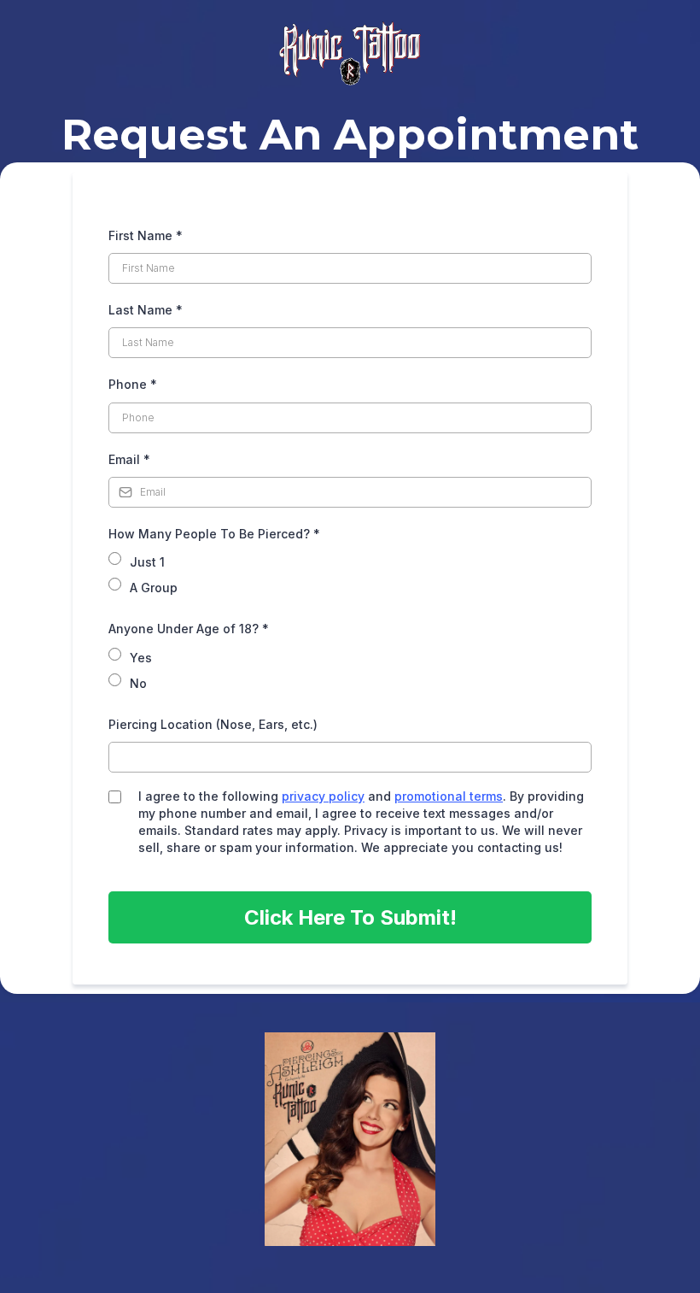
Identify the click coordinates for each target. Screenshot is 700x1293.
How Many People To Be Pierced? (214, 533)
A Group (154, 587)
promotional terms (448, 796)
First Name (145, 235)
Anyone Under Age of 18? (188, 628)
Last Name (145, 310)
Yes (141, 657)
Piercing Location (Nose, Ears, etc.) (213, 724)
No (138, 683)
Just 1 (147, 562)
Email (129, 459)
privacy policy (323, 796)
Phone (132, 384)
